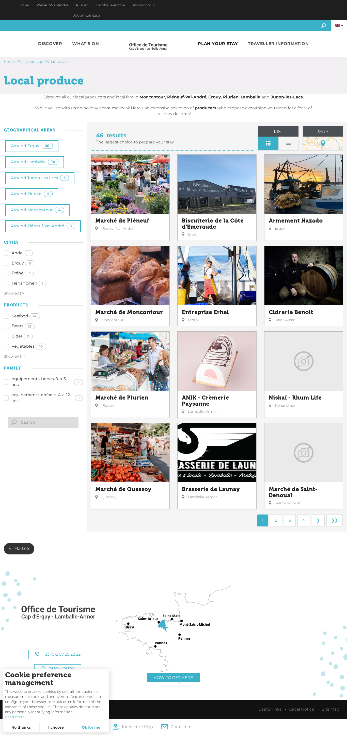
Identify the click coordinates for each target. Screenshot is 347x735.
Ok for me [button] (91, 727)
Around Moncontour (36, 210)
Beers (21, 326)
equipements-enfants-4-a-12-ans (45, 397)
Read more (15, 717)
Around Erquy (30, 145)
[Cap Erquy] (58, 613)
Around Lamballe (33, 161)
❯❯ (334, 520)
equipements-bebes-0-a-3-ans (46, 381)
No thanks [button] (20, 727)
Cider (20, 336)
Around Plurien (30, 194)
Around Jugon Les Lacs (38, 177)
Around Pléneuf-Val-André (41, 226)
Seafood (24, 316)
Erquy (21, 263)
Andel (20, 253)
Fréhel (21, 273)
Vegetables (27, 346)
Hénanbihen (27, 283)
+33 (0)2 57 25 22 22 (61, 654)
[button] (50, 43)
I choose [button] (56, 727)
